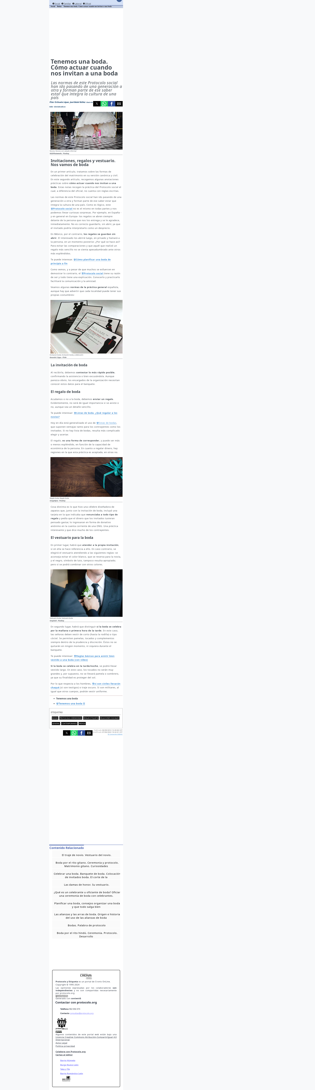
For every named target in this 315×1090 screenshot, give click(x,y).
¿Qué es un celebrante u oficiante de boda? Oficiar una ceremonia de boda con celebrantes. (87, 894)
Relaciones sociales (109, 718)
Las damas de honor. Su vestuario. (86, 884)
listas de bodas (107, 422)
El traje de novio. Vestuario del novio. (86, 855)
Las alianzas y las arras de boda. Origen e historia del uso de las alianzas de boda (87, 916)
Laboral (78, 3)
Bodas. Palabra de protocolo (87, 925)
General (56, 723)
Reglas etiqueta (91, 718)
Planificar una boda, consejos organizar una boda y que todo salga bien (87, 905)
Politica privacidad (65, 1046)
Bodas (55, 718)
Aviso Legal (61, 1043)
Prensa (82, 723)
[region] (86, 33)
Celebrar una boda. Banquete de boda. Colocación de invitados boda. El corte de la (87, 875)
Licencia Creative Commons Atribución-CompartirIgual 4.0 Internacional (86, 1038)
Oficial (88, 3)
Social (57, 3)
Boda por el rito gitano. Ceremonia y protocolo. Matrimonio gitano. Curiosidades (87, 864)
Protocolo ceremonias (71, 718)
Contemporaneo (69, 723)
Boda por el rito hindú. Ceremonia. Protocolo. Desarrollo (87, 934)
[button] (97, 103)
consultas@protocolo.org (82, 1013)
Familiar (67, 3)
